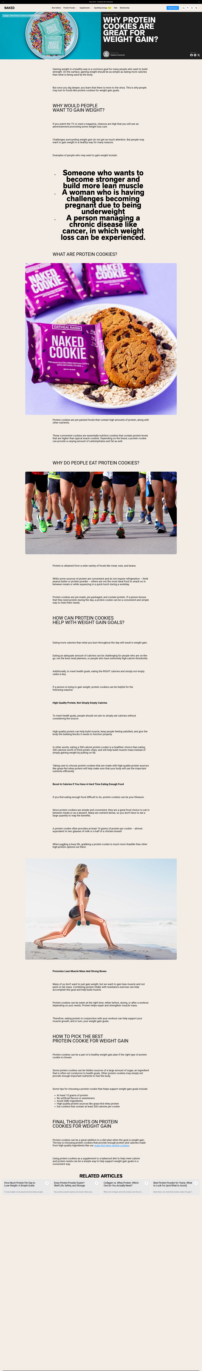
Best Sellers (56, 8)
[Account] (192, 7)
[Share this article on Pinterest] (195, 55)
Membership (124, 8)
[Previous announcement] (3, 2)
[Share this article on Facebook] (191, 55)
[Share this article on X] (198, 55)
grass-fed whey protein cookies (111, 1145)
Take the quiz (172, 8)
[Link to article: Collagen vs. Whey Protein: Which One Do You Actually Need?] (126, 1187)
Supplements (85, 8)
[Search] (183, 7)
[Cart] (196, 7)
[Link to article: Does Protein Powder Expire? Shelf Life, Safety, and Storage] (76, 1187)
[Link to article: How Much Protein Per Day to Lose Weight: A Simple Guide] (26, 1187)
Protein (6, 16)
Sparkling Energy (100, 8)
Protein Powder (69, 8)
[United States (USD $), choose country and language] (187, 7)
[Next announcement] (198, 2)
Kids (115, 8)
